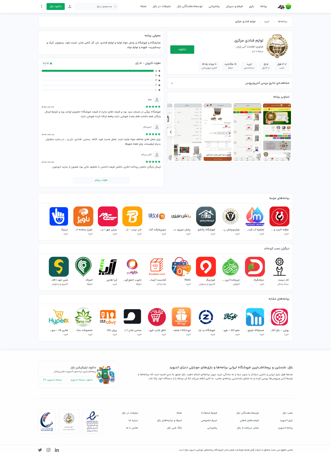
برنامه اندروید (285, 428)
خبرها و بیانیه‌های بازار (169, 420)
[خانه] (284, 6)
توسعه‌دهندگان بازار (189, 6)
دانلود (182, 49)
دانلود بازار (55, 6)
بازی (251, 6)
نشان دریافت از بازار (248, 428)
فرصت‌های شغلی (249, 420)
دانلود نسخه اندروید (81, 380)
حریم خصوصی (209, 420)
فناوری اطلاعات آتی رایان (249, 47)
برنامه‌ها (282, 22)
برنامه (263, 6)
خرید (266, 22)
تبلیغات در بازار (162, 6)
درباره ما (133, 420)
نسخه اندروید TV (52, 380)
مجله (143, 6)
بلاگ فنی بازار (174, 428)
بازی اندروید (286, 420)
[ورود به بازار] (69, 6)
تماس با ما (132, 428)
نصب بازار (288, 413)
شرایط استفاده (209, 413)
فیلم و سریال (234, 6)
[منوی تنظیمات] (41, 6)
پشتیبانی (214, 6)
